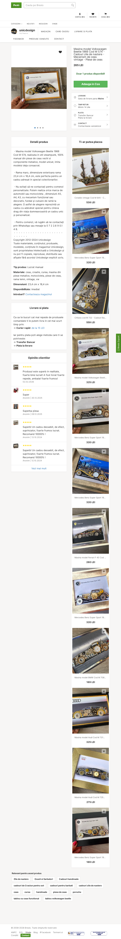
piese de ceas (60, 892)
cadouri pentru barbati (61, 885)
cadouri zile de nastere (90, 885)
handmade (41, 892)
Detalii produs (39, 141)
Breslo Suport (118, 342)
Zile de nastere (21, 879)
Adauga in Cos (90, 84)
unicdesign (27, 30)
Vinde (28, 932)
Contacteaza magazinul (38, 294)
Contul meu (80, 17)
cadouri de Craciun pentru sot (29, 885)
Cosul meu (105, 17)
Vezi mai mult (38, 468)
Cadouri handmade (69, 879)
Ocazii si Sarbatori (44, 879)
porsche (77, 892)
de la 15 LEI (38, 327)
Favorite (93, 17)
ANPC (14, 932)
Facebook (46, 932)
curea (27, 892)
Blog (35, 932)
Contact (59, 39)
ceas (16, 892)
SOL (21, 932)
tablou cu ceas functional (26, 898)
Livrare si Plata (83, 31)
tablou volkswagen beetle (58, 898)
